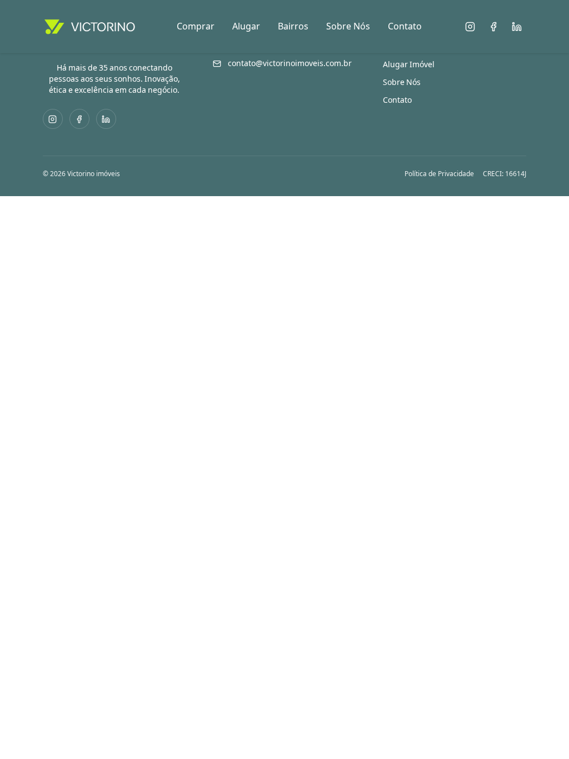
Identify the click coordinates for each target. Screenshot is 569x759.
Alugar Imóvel (409, 64)
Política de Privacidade (439, 174)
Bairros (293, 26)
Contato (405, 26)
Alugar (246, 26)
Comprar (195, 26)
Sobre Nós (348, 26)
